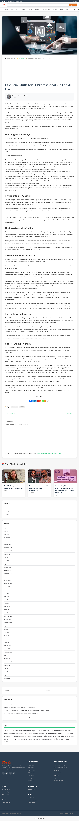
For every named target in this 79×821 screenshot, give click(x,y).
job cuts (34, 736)
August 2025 (7, 554)
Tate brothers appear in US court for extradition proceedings (38, 488)
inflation (15, 736)
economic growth (27, 733)
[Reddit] (40, 400)
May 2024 (6, 596)
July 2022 (6, 668)
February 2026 (7, 541)
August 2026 (7, 528)
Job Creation (28, 736)
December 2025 (8, 547)
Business (5, 9)
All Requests (31, 778)
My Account (57, 770)
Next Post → (70, 414)
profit (37, 739)
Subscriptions (31, 772)
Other (61, 9)
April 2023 (6, 639)
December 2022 (8, 652)
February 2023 (7, 645)
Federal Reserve (57, 733)
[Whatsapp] (43, 400)
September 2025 (8, 551)
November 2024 (8, 577)
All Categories (31, 792)
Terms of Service (6, 789)
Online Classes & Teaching (50, 9)
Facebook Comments (22, 424)
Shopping (56, 775)
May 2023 (6, 635)
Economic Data (7, 733)
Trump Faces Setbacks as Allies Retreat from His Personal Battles (21, 713)
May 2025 (6, 564)
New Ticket (5, 797)
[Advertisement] (39, 71)
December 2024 (8, 573)
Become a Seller (6, 802)
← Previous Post (10, 414)
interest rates (21, 736)
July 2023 (6, 629)
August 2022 (7, 665)
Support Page (31, 789)
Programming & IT (70, 9)
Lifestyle (30, 9)
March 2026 (7, 537)
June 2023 (6, 632)
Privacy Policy (5, 792)
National (63, 736)
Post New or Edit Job (59, 765)
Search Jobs (31, 797)
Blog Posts (6, 511)
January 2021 (7, 678)
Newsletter (31, 780)
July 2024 (6, 590)
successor (48, 739)
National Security (70, 736)
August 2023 (7, 626)
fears (50, 733)
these (57, 739)
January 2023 (7, 649)
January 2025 (7, 570)
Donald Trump (67, 730)
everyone (44, 733)
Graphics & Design (20, 9)
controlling (52, 730)
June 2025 (6, 560)
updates (62, 739)
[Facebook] (30, 400)
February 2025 (7, 567)
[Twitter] (33, 400)
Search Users (31, 802)
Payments (56, 778)
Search (73, 5)
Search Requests (32, 800)
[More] (45, 400)
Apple (5, 730)
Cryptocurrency (58, 730)
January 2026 (7, 544)
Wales (67, 739)
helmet (10, 736)
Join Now (75, 1)
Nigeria (13, 739)
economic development (16, 733)
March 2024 (7, 603)
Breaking (30, 730)
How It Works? (5, 794)
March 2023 (7, 642)
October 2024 (7, 580)
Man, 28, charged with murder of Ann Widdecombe (17, 704)
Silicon (44, 739)
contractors (46, 730)
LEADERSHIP (50, 736)
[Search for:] (12, 690)
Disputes (4, 799)
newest (6, 739)
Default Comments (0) (10, 424)
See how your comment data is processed (49, 453)
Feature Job (31, 775)
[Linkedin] (35, 400)
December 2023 (8, 613)
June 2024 (6, 593)
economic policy (37, 733)
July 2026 (6, 531)
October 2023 (7, 619)
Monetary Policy (56, 736)
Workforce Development (11, 742)
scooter (40, 739)
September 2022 (8, 662)
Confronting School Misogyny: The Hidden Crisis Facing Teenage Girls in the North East (27, 710)
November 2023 (8, 616)
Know (38, 736)
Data (11, 9)
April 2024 (6, 600)
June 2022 (6, 671)
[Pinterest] (38, 400)
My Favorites (57, 772)
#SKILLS (22, 407)
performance (32, 739)
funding (66, 733)
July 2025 (6, 557)
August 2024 (7, 586)
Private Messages (58, 780)
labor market (43, 736)
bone (23, 730)
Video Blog (6, 514)
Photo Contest (31, 770)
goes (8, 736)
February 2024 (7, 606)
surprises (53, 739)
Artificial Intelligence (13, 730)
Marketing (38, 9)
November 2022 (8, 655)
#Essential (14, 407)
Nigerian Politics (20, 739)
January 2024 (7, 609)
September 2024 (8, 583)
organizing (27, 739)
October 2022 (7, 658)
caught (40, 730)
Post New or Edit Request (60, 767)
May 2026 (6, 534)
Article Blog (7, 508)
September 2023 (8, 622)
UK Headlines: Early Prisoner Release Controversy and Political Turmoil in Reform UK (26, 717)
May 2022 (6, 675)
